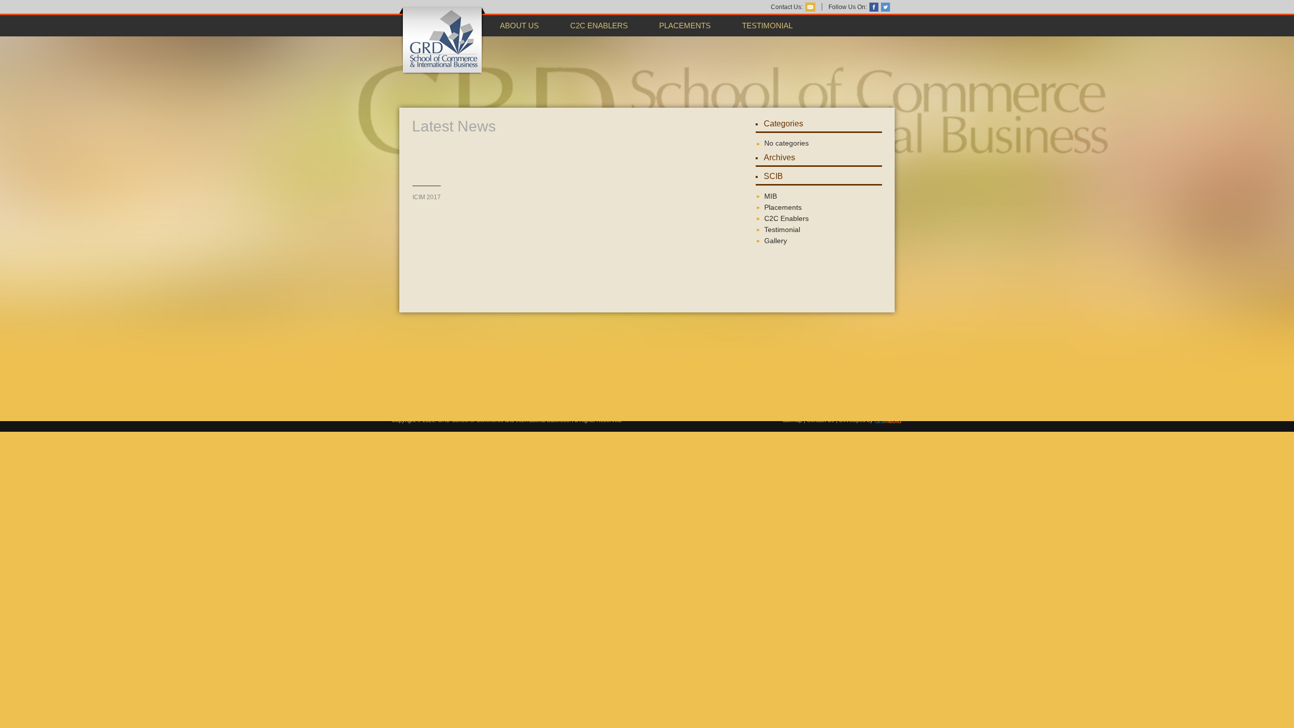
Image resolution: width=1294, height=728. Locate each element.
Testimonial (767, 25)
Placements (685, 25)
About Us (519, 25)
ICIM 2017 (426, 191)
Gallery (775, 241)
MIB (770, 196)
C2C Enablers (599, 25)
